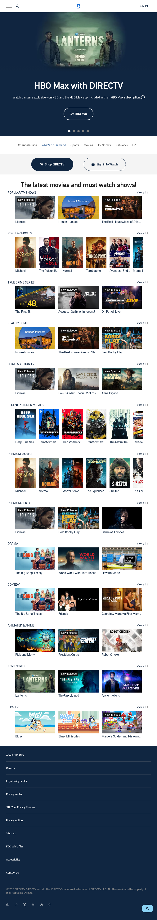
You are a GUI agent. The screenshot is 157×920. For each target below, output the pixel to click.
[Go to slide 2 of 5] (74, 131)
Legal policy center (16, 781)
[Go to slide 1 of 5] (69, 131)
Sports (74, 145)
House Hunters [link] (68, 222)
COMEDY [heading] (14, 585)
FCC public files (14, 846)
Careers (10, 768)
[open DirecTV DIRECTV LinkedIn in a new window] (7, 904)
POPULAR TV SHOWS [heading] (22, 193)
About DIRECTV (15, 755)
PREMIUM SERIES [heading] (19, 503)
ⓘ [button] (143, 97)
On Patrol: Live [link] (111, 311)
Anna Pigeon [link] (110, 393)
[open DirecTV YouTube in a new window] (41, 904)
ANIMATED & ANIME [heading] (21, 625)
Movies (88, 145)
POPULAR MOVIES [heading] (20, 233)
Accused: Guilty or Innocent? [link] (76, 311)
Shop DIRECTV (54, 164)
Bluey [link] (18, 736)
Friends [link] (63, 614)
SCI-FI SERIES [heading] (16, 666)
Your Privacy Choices (23, 807)
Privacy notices (14, 820)
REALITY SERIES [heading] (18, 323)
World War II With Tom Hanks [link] (77, 573)
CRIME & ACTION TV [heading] (21, 364)
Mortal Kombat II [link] (73, 491)
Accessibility (13, 859)
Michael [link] (20, 271)
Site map (11, 833)
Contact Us (12, 872)
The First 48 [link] (23, 311)
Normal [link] (67, 271)
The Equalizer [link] (95, 491)
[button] (9, 6)
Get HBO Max (78, 114)
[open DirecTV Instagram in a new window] (32, 904)
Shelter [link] (114, 491)
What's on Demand (54, 145)
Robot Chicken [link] (111, 654)
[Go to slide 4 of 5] (83, 131)
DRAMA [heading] (13, 544)
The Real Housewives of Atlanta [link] (122, 222)
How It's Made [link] (111, 573)
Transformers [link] (47, 442)
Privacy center (14, 794)
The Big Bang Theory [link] (29, 573)
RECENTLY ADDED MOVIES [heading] (25, 405)
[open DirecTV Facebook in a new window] (16, 904)
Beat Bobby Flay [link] (112, 352)
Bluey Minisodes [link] (69, 736)
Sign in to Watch (107, 164)
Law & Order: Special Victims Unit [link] (79, 393)
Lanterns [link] (21, 695)
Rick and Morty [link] (25, 654)
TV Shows (104, 145)
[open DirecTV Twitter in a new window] (24, 904)
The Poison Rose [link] (50, 271)
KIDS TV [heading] (13, 707)
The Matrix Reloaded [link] (123, 442)
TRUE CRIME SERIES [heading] (21, 282)
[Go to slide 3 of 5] (78, 131)
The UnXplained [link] (68, 695)
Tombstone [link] (93, 271)
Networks (121, 145)
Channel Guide (27, 145)
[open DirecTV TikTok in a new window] (49, 904)
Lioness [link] (20, 222)
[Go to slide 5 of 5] (88, 131)
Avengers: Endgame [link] (122, 271)
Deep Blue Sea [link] (24, 442)
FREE (135, 145)
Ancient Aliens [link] (111, 695)
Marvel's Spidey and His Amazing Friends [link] (128, 736)
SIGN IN (143, 6)
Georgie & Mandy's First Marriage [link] (123, 614)
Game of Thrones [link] (113, 532)
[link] (35, 207)
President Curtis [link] (68, 654)
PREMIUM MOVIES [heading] (20, 454)
